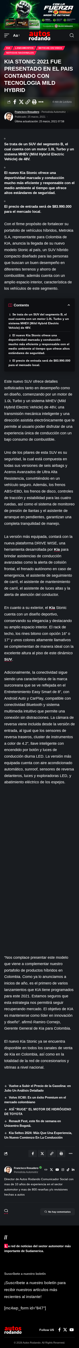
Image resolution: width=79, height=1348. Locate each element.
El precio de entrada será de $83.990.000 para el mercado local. (39, 363)
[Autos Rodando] (40, 35)
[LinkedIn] (73, 1170)
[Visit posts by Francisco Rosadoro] (8, 116)
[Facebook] (59, 1329)
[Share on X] (21, 101)
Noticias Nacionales (20, 53)
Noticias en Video (50, 48)
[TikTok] (68, 1170)
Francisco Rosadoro (27, 111)
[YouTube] (57, 1170)
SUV (8, 659)
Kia (8, 48)
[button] (7, 35)
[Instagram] (62, 1170)
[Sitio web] (46, 1170)
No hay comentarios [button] (59, 1212)
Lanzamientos (24, 48)
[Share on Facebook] (15, 101)
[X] (51, 1170)
